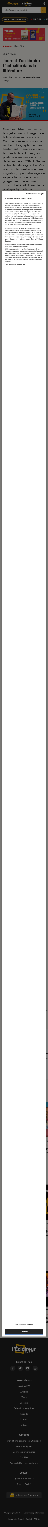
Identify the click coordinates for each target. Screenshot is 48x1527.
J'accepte (24, 1332)
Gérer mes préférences (24, 1324)
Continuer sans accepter (35, 194)
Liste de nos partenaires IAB (15, 264)
